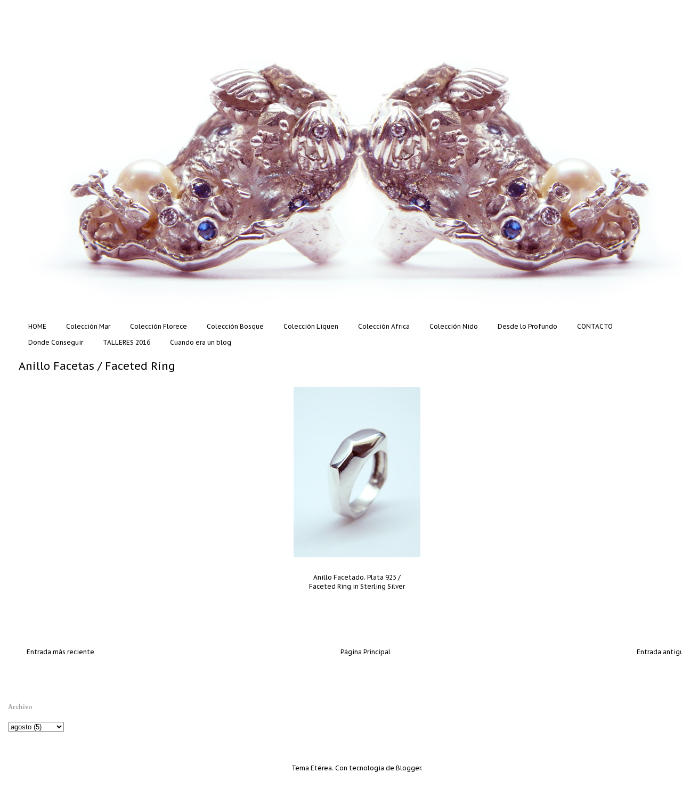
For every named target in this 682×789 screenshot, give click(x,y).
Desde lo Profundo (527, 326)
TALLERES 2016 (126, 342)
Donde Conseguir (55, 342)
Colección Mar (88, 326)
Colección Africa (384, 326)
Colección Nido (453, 326)
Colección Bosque (235, 326)
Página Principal (365, 652)
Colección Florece (158, 326)
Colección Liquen (310, 326)
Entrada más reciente (60, 652)
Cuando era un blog (200, 342)
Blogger (408, 768)
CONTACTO (595, 326)
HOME (37, 326)
